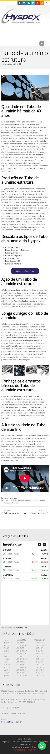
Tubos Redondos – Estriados (17, 250)
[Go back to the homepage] (21, 16)
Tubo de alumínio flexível (40, 513)
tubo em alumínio (25, 501)
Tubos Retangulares (13, 255)
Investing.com (21, 627)
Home (19, 739)
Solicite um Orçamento (25, 271)
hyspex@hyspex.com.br (11, 722)
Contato (27, 739)
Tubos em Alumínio (13, 263)
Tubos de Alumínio (39, 501)
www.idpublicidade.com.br (25, 750)
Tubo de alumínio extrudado (14, 513)
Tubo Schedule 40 (12, 258)
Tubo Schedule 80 (12, 261)
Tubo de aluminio (10, 501)
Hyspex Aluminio (10, 498)
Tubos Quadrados (12, 253)
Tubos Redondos (12, 247)
